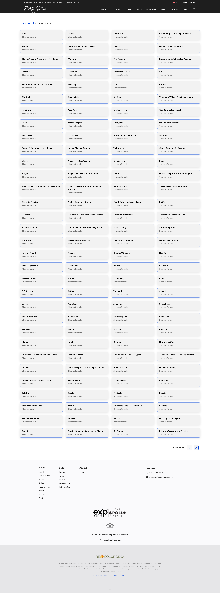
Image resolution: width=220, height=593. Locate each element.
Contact (185, 9)
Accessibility (64, 483)
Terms (61, 476)
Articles (174, 9)
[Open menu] (194, 9)
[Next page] (196, 447)
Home (42, 467)
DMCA (62, 479)
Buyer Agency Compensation (115, 575)
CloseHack (116, 540)
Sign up (184, 2)
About (163, 9)
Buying (128, 9)
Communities (115, 9)
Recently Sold (151, 9)
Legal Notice (98, 575)
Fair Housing (64, 487)
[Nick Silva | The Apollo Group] (110, 513)
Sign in (192, 2)
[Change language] (175, 2)
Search (103, 9)
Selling (139, 9)
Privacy (62, 472)
